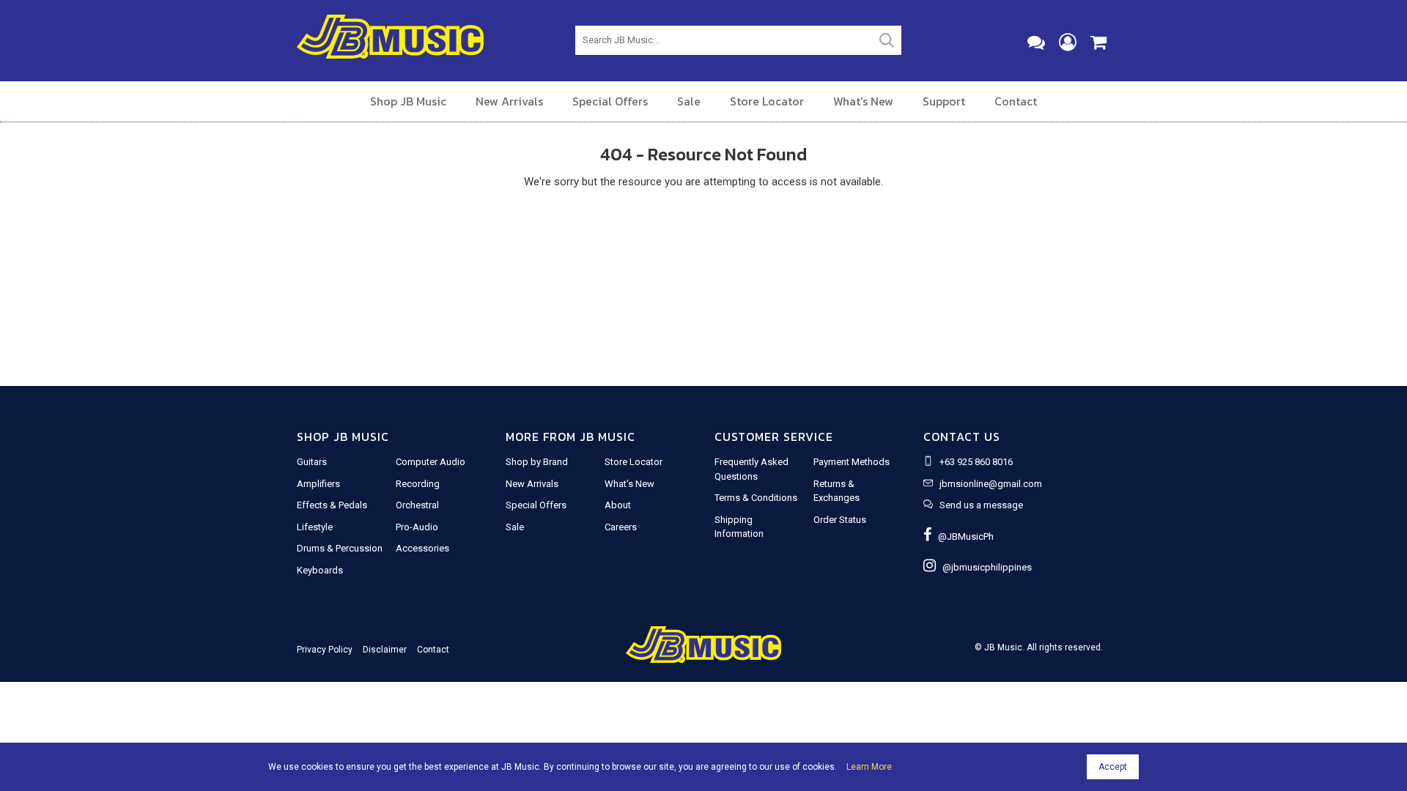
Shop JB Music (408, 101)
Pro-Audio (417, 526)
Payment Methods (851, 461)
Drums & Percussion (340, 548)
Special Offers (610, 101)
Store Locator (767, 101)
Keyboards (320, 570)
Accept (1112, 767)
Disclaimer (385, 650)
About (618, 505)
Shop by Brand (537, 461)
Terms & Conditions (755, 497)
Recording (418, 483)
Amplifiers (318, 483)
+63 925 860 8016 (976, 461)
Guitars (312, 461)
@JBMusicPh (962, 536)
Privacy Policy (324, 650)
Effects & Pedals (332, 505)
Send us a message (981, 505)
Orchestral (417, 505)
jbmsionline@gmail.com (990, 483)
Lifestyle (315, 526)
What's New (863, 101)
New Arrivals (509, 101)
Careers (621, 526)
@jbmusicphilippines (984, 567)
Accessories (422, 548)
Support (944, 101)
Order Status (839, 519)
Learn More (869, 767)
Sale (689, 101)
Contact (1015, 101)
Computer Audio (430, 461)
